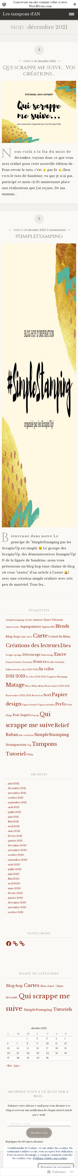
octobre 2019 (15, 912)
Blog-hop (13, 636)
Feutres (39, 662)
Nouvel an (37, 695)
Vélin (29, 754)
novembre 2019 (17, 907)
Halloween (11, 669)
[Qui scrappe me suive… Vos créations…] (39, 145)
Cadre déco (26, 637)
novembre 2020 (17, 850)
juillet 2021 (14, 812)
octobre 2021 (15, 797)
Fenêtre (18, 662)
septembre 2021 (17, 802)
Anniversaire (13, 627)
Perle (69, 705)
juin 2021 (13, 816)
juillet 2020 (15, 869)
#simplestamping (15, 620)
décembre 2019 (17, 902)
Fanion (9, 662)
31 (47, 1058)
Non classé (47, 986)
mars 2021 (14, 831)
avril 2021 (14, 826)
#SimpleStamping (39, 236)
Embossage (47, 655)
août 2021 (13, 807)
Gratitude (60, 662)
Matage (15, 685)
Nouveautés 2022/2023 (18, 695)
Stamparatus (16, 745)
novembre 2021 (17, 793)
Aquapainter (30, 627)
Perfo (60, 704)
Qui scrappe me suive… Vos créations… (39, 70)
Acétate (29, 620)
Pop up (35, 715)
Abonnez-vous (39, 1132)
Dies (65, 645)
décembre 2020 (17, 845)
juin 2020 (14, 874)
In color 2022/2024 (36, 677)
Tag (29, 745)
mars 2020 (14, 888)
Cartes (31, 985)
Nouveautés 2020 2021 (57, 686)
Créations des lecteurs (33, 645)
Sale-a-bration (26, 735)
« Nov (9, 1065)
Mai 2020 (14, 878)
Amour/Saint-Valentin (48, 619)
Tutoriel (16, 754)
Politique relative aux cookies (50, 1158)
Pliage (9, 715)
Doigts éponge (14, 655)
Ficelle (50, 662)
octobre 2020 (16, 854)
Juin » (17, 1065)
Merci (28, 686)
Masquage (62, 677)
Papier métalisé (46, 705)
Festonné (28, 662)
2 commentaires (56, 230)
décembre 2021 (17, 788)
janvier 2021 (15, 840)
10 (47, 1043)
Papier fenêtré (29, 705)
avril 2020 (14, 883)
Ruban (12, 734)
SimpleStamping (51, 734)
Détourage (31, 655)
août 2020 (14, 864)
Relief (62, 725)
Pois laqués (22, 715)
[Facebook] (9, 944)
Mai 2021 (13, 821)
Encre (60, 654)
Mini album (38, 686)
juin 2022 (13, 783)
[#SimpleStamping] (39, 530)
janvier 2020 (15, 897)
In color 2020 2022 (28, 669)
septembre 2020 (17, 859)
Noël (47, 695)
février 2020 (15, 893)
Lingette (51, 677)
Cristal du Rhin (59, 636)
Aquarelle (48, 626)
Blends (62, 626)
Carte (40, 635)
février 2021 (15, 836)
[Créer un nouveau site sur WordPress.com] (39, 4)
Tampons (44, 744)
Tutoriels (62, 1009)
